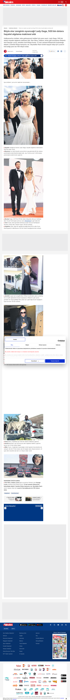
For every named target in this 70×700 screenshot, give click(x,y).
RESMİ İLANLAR (52, 5)
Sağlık (21, 635)
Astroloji (21, 638)
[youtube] (58, 625)
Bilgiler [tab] (27, 344)
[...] (64, 51)
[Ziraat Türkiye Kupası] (66, 5)
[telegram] (58, 51)
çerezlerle (62, 698)
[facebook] (50, 625)
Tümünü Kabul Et (55, 361)
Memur (21, 641)
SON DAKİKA (6, 5)
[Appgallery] (39, 625)
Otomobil (21, 648)
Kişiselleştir (34, 361)
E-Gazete (21, 654)
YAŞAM (38, 5)
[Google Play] (32, 625)
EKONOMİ (18, 5)
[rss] (66, 625)
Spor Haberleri (6, 643)
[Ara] (66, 2)
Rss (37, 635)
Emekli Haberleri (7, 646)
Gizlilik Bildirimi (40, 638)
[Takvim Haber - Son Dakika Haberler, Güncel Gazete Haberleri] (8, 2)
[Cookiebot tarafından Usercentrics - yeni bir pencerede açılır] (59, 341)
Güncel (5, 635)
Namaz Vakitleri (7, 648)
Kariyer (38, 643)
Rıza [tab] (12, 344)
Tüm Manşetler (39, 505)
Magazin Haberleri (7, 641)
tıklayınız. (15, 699)
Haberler (5, 28)
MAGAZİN (28, 5)
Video (20, 646)
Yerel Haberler (23, 643)
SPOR (23, 5)
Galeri (20, 651)
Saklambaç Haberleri (13, 28)
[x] (54, 625)
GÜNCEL (13, 5)
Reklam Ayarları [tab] (42, 344)
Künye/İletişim (39, 641)
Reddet (15, 339)
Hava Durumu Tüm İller (9, 651)
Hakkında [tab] (58, 344)
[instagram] (62, 625)
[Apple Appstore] (23, 625)
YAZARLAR (44, 5)
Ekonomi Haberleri (8, 638)
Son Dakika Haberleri (8, 633)
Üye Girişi (6, 628)
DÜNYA (34, 5)
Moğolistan (28, 221)
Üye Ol (13, 628)
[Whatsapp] (61, 51)
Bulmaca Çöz (22, 633)
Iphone (37, 633)
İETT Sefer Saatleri (8, 654)
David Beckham (14, 493)
